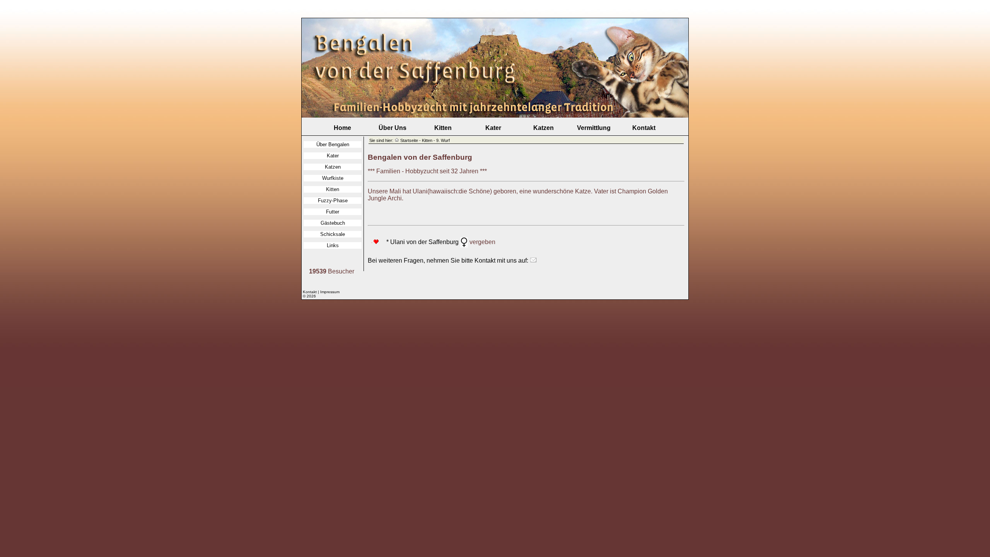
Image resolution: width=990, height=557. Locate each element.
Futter (332, 212)
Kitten (443, 128)
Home (342, 128)
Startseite (409, 140)
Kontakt (643, 128)
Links (333, 245)
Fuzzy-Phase (333, 200)
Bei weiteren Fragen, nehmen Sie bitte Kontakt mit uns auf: (449, 260)
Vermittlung (594, 128)
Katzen (543, 128)
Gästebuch (333, 223)
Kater (493, 128)
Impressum (330, 292)
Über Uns (392, 128)
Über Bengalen (332, 144)
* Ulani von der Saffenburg (419, 242)
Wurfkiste (332, 178)
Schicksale (332, 234)
